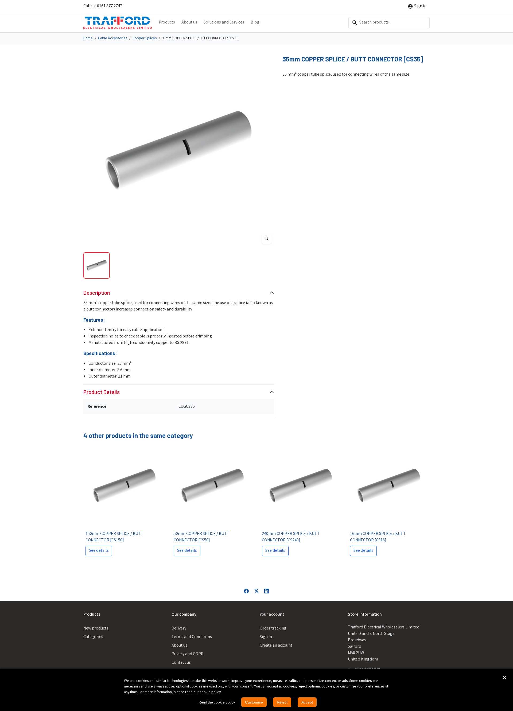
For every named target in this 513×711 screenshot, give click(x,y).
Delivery (179, 628)
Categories (93, 637)
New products (95, 628)
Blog (255, 23)
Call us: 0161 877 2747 (102, 6)
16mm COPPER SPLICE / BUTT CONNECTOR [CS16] (378, 537)
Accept (307, 702)
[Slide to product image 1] (96, 265)
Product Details (101, 392)
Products (167, 23)
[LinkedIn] (266, 591)
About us (189, 23)
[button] (504, 677)
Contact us (181, 663)
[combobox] (389, 22)
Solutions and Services (224, 23)
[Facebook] (246, 591)
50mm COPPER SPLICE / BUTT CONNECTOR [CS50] (202, 537)
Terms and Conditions (192, 637)
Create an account (276, 646)
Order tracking (273, 628)
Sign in (266, 637)
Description (96, 292)
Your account (272, 615)
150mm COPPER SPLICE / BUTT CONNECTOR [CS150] (114, 537)
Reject (282, 702)
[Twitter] (256, 591)
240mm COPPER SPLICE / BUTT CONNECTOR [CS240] (291, 537)
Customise (254, 702)
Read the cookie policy (217, 702)
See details (99, 551)
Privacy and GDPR (188, 654)
